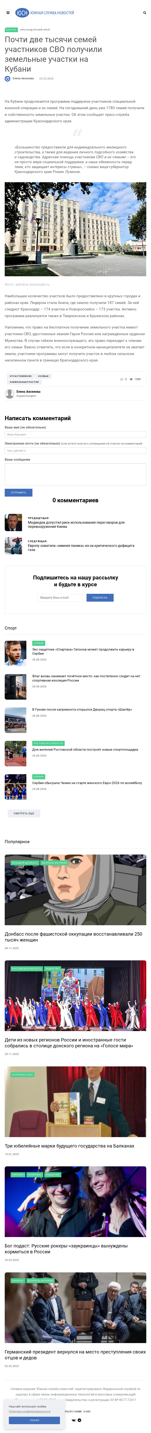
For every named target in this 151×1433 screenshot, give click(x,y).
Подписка (100, 597)
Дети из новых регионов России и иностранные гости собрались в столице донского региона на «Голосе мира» (69, 1043)
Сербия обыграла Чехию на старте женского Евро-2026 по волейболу (87, 783)
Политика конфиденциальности (29, 1411)
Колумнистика (22, 1075)
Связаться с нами (70, 1411)
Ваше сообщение (17, 459)
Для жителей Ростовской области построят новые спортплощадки (85, 749)
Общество (53, 969)
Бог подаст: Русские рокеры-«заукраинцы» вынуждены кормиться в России (66, 1249)
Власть (11, 30)
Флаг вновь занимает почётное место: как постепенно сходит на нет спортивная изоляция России (86, 678)
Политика (35, 1175)
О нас (87, 1411)
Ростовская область (48, 743)
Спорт (11, 628)
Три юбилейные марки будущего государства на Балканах (69, 1146)
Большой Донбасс (25, 863)
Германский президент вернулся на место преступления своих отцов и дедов (75, 1355)
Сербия (39, 643)
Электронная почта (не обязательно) (32, 443)
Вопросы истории (54, 863)
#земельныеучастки (24, 382)
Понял (34, 1420)
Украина (18, 1175)
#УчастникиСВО (21, 376)
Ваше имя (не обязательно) (25, 427)
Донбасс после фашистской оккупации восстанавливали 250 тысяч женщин (73, 937)
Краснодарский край (35, 30)
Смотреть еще (24, 813)
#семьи (43, 376)
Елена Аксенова (23, 78)
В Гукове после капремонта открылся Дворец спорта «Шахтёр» (82, 709)
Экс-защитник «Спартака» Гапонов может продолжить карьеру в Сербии (83, 651)
